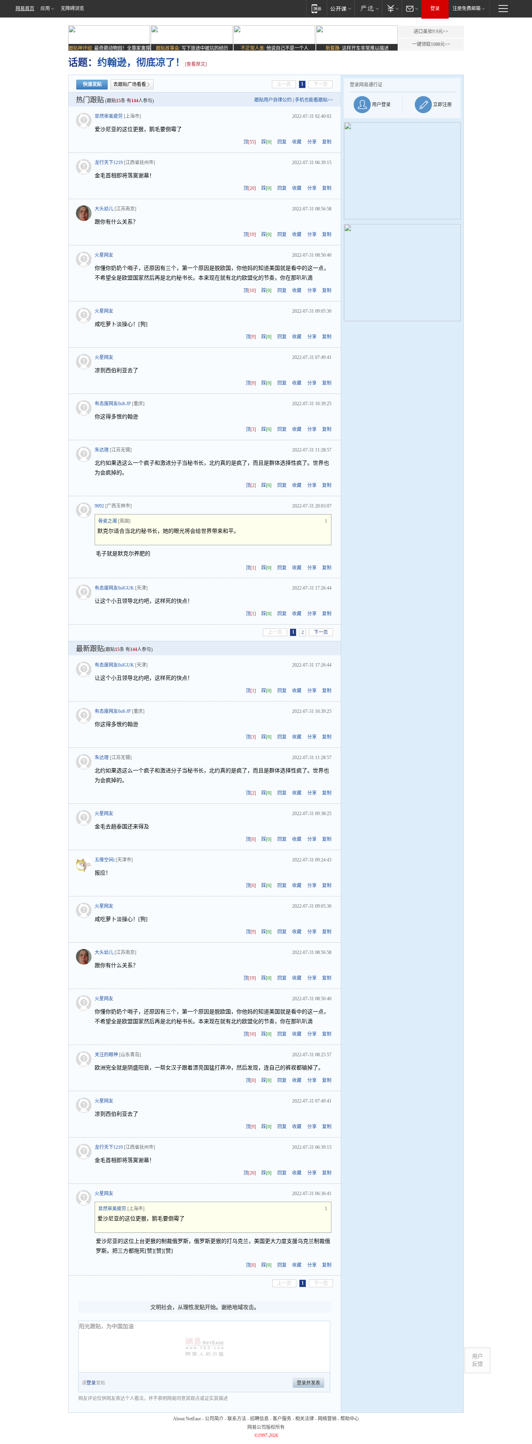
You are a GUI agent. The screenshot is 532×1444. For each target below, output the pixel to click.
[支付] (392, 8)
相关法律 (304, 1418)
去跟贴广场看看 (129, 84)
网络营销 (327, 1418)
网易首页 (25, 8)
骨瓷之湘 (107, 521)
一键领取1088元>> (431, 44)
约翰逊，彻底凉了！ (141, 62)
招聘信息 (259, 1418)
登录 (435, 8)
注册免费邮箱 (467, 8)
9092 (99, 506)
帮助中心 (349, 1418)
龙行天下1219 (109, 162)
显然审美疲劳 (109, 116)
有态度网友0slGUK (114, 588)
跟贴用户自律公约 (273, 100)
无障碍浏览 (72, 8)
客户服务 (282, 1418)
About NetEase (187, 1418)
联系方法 (236, 1418)
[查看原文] (196, 64)
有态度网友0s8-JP (113, 403)
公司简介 (214, 1418)
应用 (45, 8)
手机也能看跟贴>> (314, 100)
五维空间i (105, 860)
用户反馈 (477, 1360)
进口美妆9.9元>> (431, 31)
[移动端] (316, 8)
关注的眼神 (106, 1054)
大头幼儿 (104, 209)
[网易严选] (368, 8)
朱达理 (102, 450)
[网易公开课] (340, 8)
